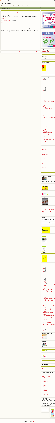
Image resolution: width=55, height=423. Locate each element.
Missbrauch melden (45, 173)
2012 (43, 280)
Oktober (44, 283)
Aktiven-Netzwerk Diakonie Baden (46, 376)
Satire (42, 163)
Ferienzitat (43, 153)
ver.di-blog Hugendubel (45, 382)
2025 (43, 79)
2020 (43, 271)
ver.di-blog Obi (44, 385)
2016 (43, 89)
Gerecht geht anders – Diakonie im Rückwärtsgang (48, 212)
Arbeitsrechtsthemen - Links (9, 7)
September (44, 141)
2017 (43, 88)
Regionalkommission (44, 162)
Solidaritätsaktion (44, 167)
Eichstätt (43, 150)
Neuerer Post (3, 51)
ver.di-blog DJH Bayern (45, 381)
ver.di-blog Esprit (44, 391)
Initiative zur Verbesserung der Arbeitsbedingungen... (47, 136)
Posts (43, 409)
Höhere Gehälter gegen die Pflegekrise (48, 309)
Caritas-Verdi (6, 3)
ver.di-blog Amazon (44, 380)
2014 (43, 91)
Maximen (43, 159)
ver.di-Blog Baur (44, 395)
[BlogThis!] (13, 20)
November (44, 282)
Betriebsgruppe (44, 149)
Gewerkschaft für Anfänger (45, 154)
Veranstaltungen (4, 8)
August (44, 142)
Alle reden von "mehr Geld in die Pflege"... (48, 305)
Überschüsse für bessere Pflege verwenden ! (49, 308)
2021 (43, 270)
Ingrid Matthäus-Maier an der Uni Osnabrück (49, 284)
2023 (43, 81)
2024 (43, 80)
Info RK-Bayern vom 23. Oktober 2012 (48, 285)
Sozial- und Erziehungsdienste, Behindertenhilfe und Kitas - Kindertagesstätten (23, 7)
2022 (43, 269)
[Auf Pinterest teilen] (15, 20)
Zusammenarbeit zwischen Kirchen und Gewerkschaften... (48, 126)
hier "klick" (4, 18)
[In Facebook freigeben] (14, 20)
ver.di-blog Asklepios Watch (45, 389)
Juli (43, 330)
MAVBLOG (43, 373)
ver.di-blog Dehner (44, 390)
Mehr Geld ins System (46, 127)
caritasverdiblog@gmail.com (45, 51)
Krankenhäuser (9, 8)
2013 (43, 279)
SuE (42, 168)
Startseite (3, 7)
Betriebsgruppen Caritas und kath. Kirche (43, 7)
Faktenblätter (51, 7)
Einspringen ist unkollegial (46, 100)
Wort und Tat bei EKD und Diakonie (46, 211)
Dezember (44, 281)
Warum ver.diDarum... (43, 361)
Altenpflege (35, 7)
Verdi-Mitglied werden (44, 369)
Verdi (42, 368)
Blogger (33, 421)
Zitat (42, 171)
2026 (43, 78)
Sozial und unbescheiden (45, 377)
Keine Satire (43, 158)
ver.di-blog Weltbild (44, 386)
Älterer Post (37, 51)
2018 (43, 87)
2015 (43, 90)
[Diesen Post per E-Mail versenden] (12, 20)
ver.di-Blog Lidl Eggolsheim (45, 394)
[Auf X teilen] (13, 20)
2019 (43, 86)
